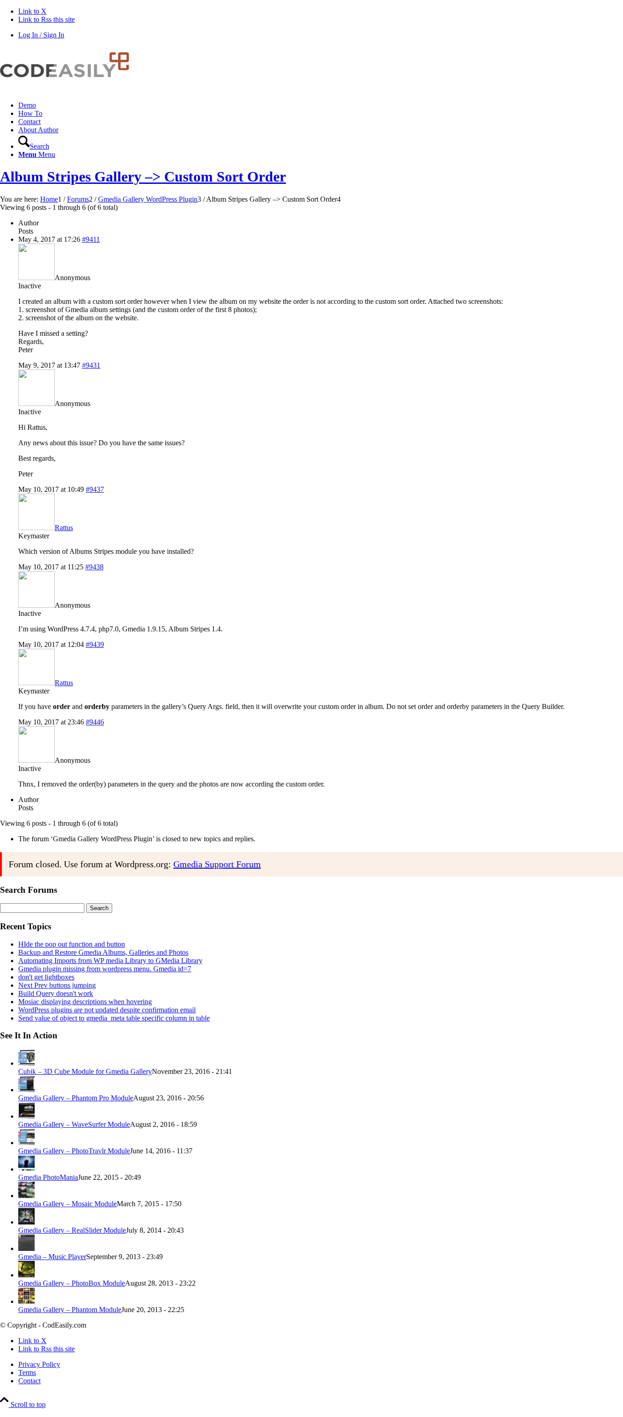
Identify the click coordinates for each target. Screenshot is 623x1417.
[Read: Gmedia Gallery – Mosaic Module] (26, 1195)
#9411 (91, 239)
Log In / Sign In (41, 35)
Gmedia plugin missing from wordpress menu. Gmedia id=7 (104, 969)
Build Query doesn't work (55, 993)
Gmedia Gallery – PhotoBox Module (71, 1283)
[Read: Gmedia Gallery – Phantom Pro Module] (26, 1090)
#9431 (91, 365)
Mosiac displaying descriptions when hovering (85, 1001)
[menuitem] (320, 105)
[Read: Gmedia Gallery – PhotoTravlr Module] (26, 1142)
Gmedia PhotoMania (48, 1177)
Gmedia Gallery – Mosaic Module (67, 1204)
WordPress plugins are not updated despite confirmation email (107, 1010)
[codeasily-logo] (68, 90)
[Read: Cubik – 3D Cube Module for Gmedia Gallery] (26, 1063)
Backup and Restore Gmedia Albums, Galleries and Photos (103, 952)
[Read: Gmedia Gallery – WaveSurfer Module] (26, 1116)
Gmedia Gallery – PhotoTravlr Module (74, 1151)
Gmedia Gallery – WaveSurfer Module (74, 1124)
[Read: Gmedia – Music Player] (26, 1248)
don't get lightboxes (46, 977)
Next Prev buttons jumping (57, 985)
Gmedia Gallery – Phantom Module (69, 1309)
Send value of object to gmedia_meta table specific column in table (114, 1018)
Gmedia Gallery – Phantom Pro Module (75, 1098)
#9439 (95, 644)
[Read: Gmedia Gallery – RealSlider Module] (26, 1222)
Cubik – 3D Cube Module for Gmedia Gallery (85, 1071)
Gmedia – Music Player (52, 1257)
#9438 (94, 567)
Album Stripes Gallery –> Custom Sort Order (143, 176)
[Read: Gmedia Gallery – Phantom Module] (26, 1301)
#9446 (95, 722)
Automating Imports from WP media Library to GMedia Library (110, 960)
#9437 (95, 489)
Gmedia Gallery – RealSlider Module (72, 1230)
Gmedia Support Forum (217, 864)
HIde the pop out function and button (71, 944)
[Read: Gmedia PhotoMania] (26, 1169)
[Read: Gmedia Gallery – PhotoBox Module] (26, 1275)
